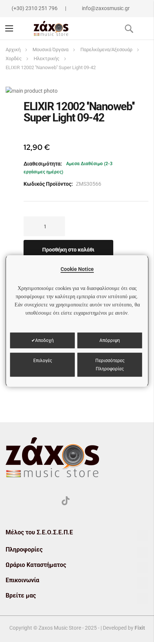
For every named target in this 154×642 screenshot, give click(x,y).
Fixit (140, 628)
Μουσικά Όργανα (50, 49)
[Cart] (145, 28)
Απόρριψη (109, 340)
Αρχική (13, 49)
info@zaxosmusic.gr (106, 8)
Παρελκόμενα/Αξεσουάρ (106, 49)
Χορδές (14, 58)
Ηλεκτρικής (46, 58)
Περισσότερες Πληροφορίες (109, 364)
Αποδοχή (44, 340)
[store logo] (51, 28)
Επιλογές (42, 360)
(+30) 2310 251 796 (35, 8)
